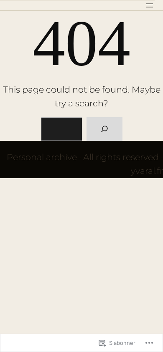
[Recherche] (104, 129)
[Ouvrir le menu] (150, 5)
